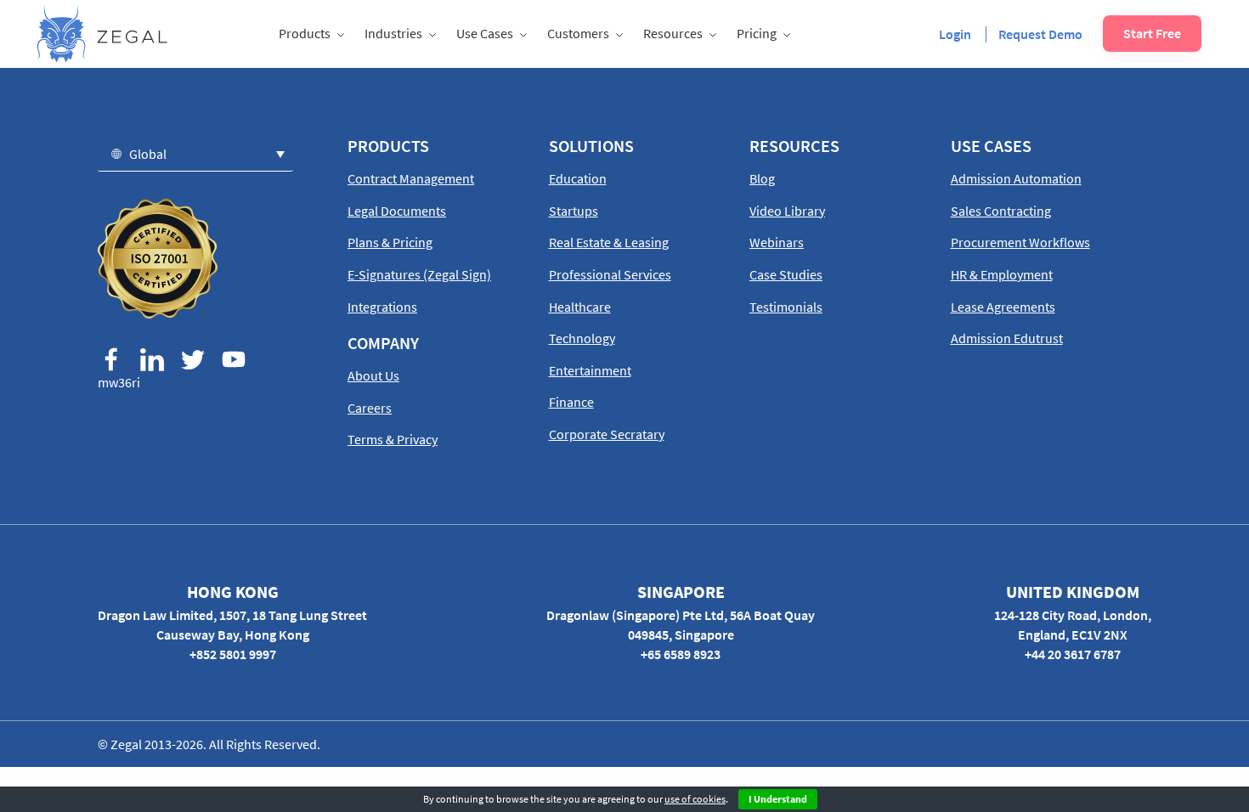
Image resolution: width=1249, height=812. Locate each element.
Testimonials (785, 306)
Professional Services (610, 274)
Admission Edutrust (1007, 338)
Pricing (757, 33)
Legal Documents (397, 210)
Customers (578, 33)
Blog (762, 178)
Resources (673, 33)
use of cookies (695, 798)
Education (578, 178)
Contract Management (411, 178)
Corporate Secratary (606, 434)
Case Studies (785, 274)
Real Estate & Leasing (609, 242)
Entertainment (590, 370)
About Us (373, 375)
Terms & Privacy (393, 439)
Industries (393, 33)
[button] (195, 153)
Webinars (776, 242)
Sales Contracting (1001, 210)
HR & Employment (1002, 274)
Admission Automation (1016, 178)
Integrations (382, 306)
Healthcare (580, 306)
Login (955, 33)
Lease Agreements (1003, 306)
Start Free (1152, 33)
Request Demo (1040, 33)
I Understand (778, 798)
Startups (573, 210)
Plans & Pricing (390, 242)
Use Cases (484, 33)
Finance (571, 401)
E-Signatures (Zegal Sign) (419, 274)
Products (305, 33)
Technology (582, 338)
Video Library (787, 210)
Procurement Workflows (1020, 242)
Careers (370, 407)
